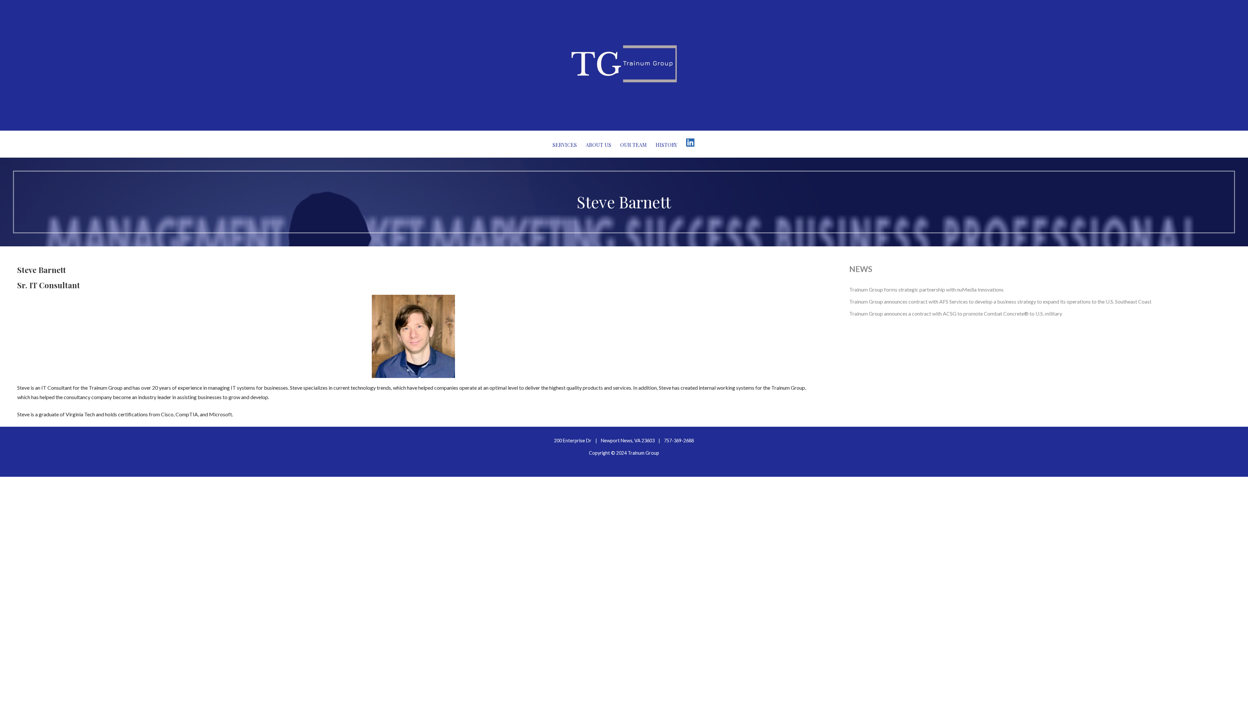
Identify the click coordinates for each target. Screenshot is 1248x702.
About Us (598, 144)
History (666, 144)
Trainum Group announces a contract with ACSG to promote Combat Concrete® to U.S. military (955, 313)
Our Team (633, 144)
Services (564, 144)
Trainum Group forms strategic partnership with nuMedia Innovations (926, 289)
